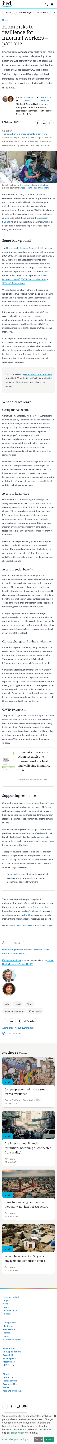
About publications (12, 1351)
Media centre (9, 1361)
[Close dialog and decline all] (55, 1414)
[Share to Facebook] (37, 123)
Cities (29, 1004)
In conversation (10, 1310)
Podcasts (7, 1313)
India (6, 1004)
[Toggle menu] (52, 4)
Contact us (8, 1377)
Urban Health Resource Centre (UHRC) (25, 248)
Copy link (31, 1021)
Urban (8, 12)
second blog (42, 907)
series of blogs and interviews (38, 374)
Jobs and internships (12, 1390)
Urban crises (35, 1010)
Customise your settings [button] (15, 1439)
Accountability (10, 1384)
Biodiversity (42, 12)
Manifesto (8, 1326)
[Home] (7, 4)
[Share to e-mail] (51, 123)
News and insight (11, 1297)
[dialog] (28, 1428)
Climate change (23, 12)
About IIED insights (24, 1027)
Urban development (14, 1010)
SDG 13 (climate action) (13, 283)
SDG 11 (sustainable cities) (33, 279)
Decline (38, 1439)
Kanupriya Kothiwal (11, 960)
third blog (28, 914)
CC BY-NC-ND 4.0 (14, 1033)
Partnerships (9, 1329)
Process (6, 1332)
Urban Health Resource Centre (34, 187)
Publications (9, 1348)
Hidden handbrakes (12, 1339)
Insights (6, 1300)
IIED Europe (8, 1365)
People (6, 1387)
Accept (49, 1439)
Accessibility (9, 1355)
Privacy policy (9, 1358)
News (5, 1303)
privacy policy (18, 1432)
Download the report (17, 874)
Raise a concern (10, 1380)
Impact (6, 1336)
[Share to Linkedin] (44, 123)
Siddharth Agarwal (11, 949)
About (6, 1374)
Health (18, 1004)
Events (6, 1307)
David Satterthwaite (24, 925)
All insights (7, 1027)
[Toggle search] (46, 4)
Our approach (9, 1322)
